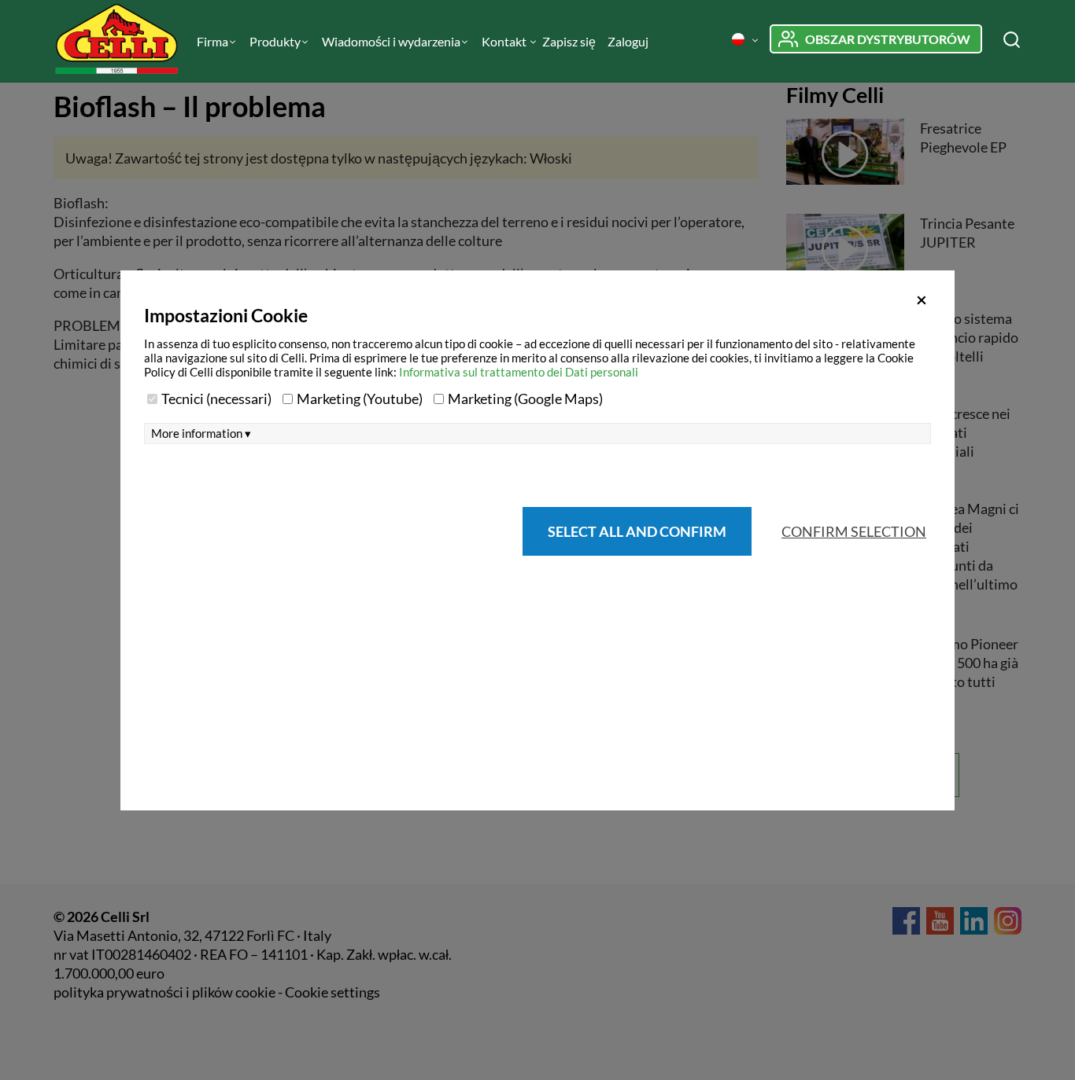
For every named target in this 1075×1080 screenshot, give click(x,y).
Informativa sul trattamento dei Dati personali (518, 372)
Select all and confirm (637, 531)
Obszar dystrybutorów (887, 38)
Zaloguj (628, 41)
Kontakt (505, 41)
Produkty (275, 41)
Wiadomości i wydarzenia (391, 41)
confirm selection (853, 531)
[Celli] (118, 41)
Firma (212, 41)
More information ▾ (201, 433)
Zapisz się (569, 41)
